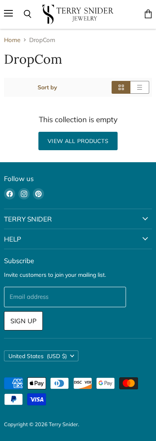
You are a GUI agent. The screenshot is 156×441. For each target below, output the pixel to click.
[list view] (139, 87)
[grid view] (121, 87)
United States (37, 356)
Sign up (23, 321)
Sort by (47, 87)
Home (12, 39)
